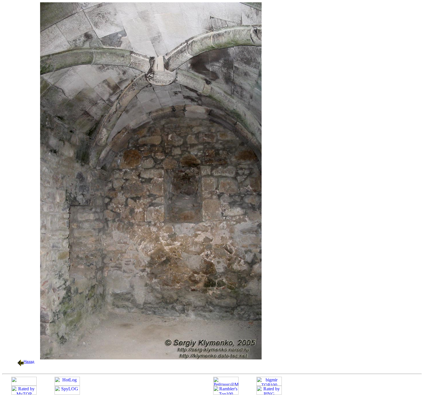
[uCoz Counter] (24, 384)
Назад (29, 361)
